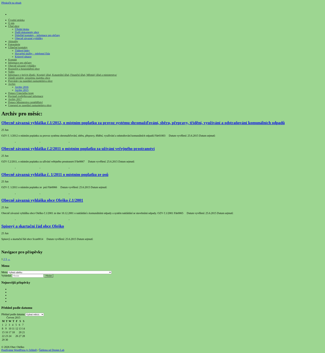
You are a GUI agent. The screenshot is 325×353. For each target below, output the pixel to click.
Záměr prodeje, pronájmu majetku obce (29, 77)
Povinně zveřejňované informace (25, 96)
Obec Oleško (8, 8)
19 (16, 332)
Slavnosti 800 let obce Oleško (24, 292)
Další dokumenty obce (27, 32)
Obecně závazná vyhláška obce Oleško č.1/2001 (42, 200)
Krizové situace (23, 56)
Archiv (12, 84)
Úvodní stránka (16, 20)
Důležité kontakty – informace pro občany (37, 35)
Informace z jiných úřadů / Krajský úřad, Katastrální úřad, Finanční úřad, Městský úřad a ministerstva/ (62, 74)
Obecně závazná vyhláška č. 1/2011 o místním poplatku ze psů (54, 174)
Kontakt (12, 59)
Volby (11, 71)
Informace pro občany (20, 62)
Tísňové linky (22, 50)
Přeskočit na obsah (11, 2)
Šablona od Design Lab (51, 350)
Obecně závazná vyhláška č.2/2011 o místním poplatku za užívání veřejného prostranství (78, 148)
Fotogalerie (14, 44)
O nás (11, 23)
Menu (4, 272)
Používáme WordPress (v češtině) (19, 350)
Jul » (17, 343)
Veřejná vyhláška (17, 295)
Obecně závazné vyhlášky (29, 38)
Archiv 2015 (21, 90)
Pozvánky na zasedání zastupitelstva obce (30, 81)
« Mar (5, 343)
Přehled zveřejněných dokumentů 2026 (29, 298)
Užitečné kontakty (18, 47)
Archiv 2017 (15, 99)
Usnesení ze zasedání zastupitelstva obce (29, 105)
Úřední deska (22, 29)
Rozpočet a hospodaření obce (24, 68)
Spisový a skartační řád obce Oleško (32, 226)
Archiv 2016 (21, 87)
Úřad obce (13, 26)
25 (13, 336)
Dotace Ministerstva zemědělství (25, 102)
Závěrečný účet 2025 (19, 301)
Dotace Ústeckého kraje (21, 93)
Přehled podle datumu (13, 314)
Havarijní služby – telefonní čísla (32, 53)
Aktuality (13, 41)
